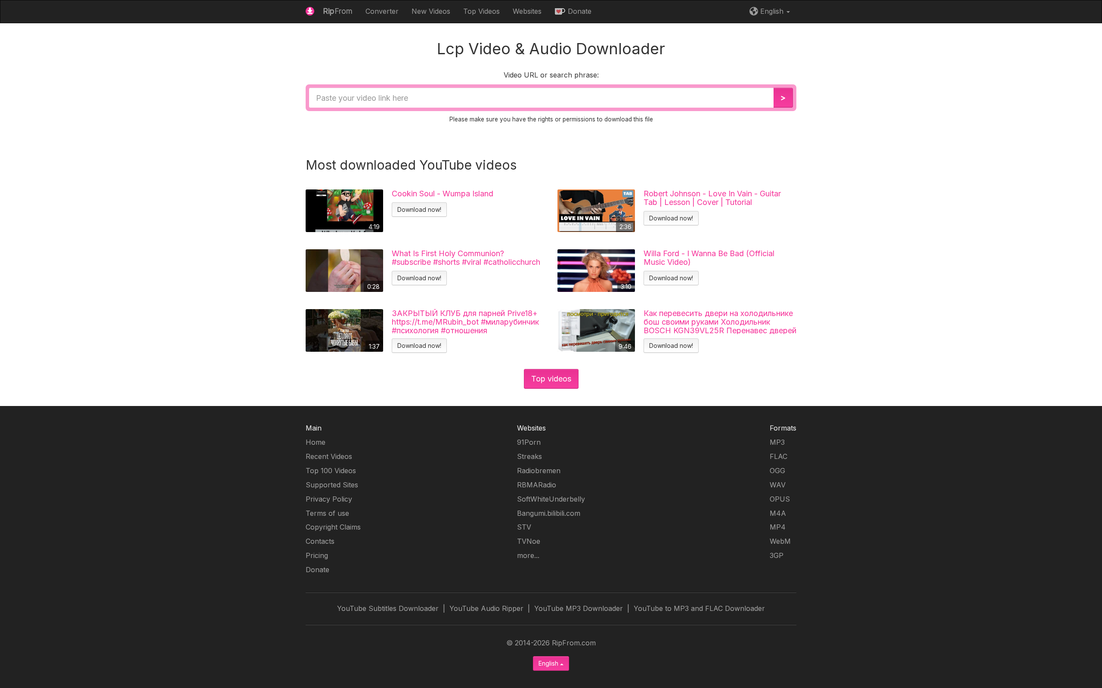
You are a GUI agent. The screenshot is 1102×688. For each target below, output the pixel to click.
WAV (778, 484)
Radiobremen (538, 470)
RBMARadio (536, 484)
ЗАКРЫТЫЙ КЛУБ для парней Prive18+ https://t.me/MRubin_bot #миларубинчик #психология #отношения (465, 321)
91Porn (529, 442)
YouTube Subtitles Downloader (388, 608)
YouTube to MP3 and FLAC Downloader (699, 608)
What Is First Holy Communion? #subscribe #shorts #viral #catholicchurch (466, 258)
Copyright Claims (333, 527)
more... (528, 555)
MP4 (778, 527)
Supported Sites (332, 484)
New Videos (431, 11)
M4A (778, 513)
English (549, 663)
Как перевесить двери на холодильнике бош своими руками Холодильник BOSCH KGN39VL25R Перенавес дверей (720, 321)
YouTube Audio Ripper (486, 608)
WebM (780, 541)
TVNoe (528, 541)
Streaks (529, 456)
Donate (578, 11)
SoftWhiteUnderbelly (551, 499)
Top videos (551, 378)
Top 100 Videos (331, 470)
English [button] (772, 11)
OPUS (780, 499)
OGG (777, 470)
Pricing (317, 555)
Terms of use (327, 513)
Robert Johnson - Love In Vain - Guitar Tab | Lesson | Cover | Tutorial (712, 198)
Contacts (320, 541)
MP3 (777, 442)
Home (315, 442)
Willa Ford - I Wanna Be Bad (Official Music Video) (709, 258)
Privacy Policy (329, 499)
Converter (382, 11)
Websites (527, 11)
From (338, 10)
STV (524, 527)
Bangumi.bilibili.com (548, 513)
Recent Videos (329, 456)
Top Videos (481, 11)
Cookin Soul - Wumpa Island (442, 193)
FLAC (778, 456)
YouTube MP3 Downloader (578, 608)
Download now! (419, 209)
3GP (776, 555)
